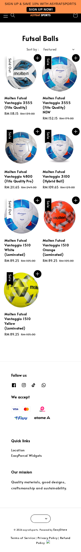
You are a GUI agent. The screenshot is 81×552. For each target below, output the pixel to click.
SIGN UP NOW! (41, 9)
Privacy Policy (48, 538)
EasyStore (60, 530)
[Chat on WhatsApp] (61, 544)
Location (18, 450)
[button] (6, 15)
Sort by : (33, 49)
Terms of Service (23, 538)
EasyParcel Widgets (26, 455)
